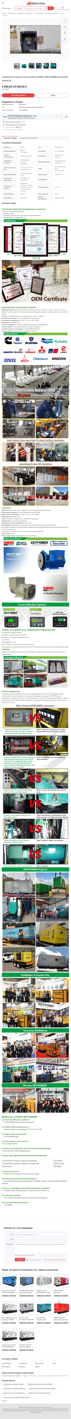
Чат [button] (54, 95)
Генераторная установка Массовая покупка (16, 1397)
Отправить (20, 1260)
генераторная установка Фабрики (13, 1384)
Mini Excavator (40, 1363)
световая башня (7, 1363)
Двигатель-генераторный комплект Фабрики (42, 1388)
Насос (54, 1363)
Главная (4, 13)
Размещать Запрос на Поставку (54, 1260)
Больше (4, 1401)
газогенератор (23, 1363)
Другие (38, 1367)
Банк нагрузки (6, 1367)
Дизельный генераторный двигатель (14, 1393)
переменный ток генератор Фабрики (14, 1388)
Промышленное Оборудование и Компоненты (20, 13)
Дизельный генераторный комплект (39, 1393)
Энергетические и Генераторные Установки (46, 13)
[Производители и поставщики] (35, 3)
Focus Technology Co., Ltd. (34, 1407)
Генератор (22, 1367)
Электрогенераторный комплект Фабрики (39, 1384)
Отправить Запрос (18, 95)
